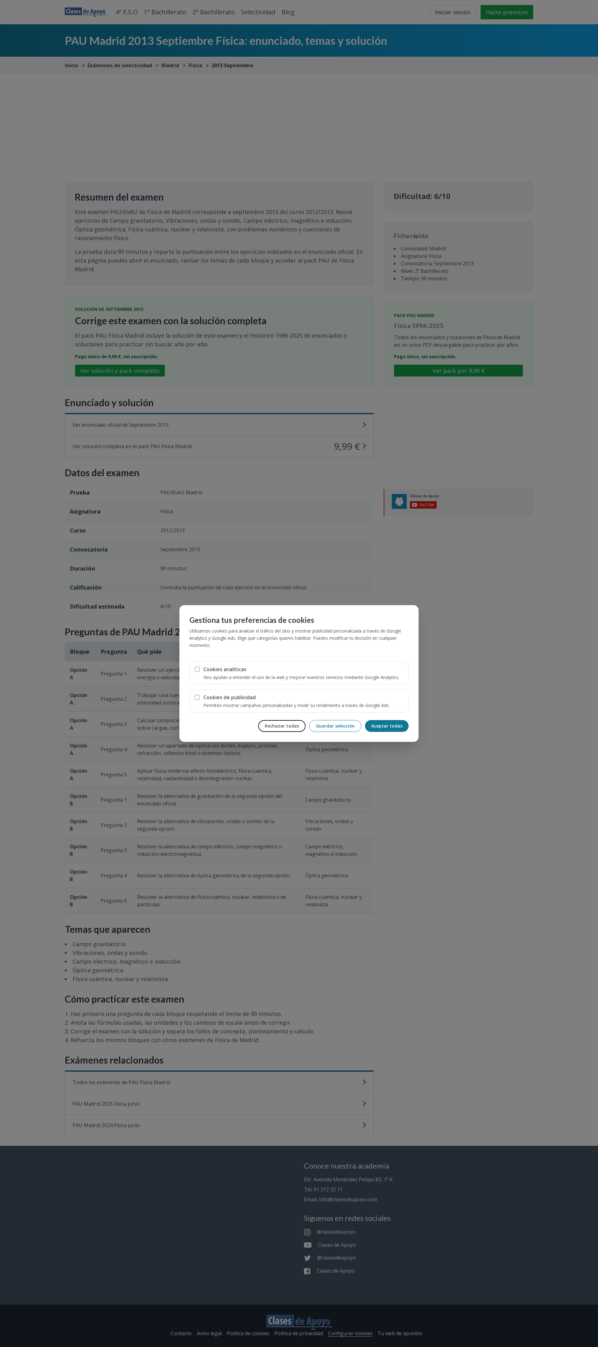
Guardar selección (335, 726)
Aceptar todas (386, 726)
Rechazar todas (282, 726)
